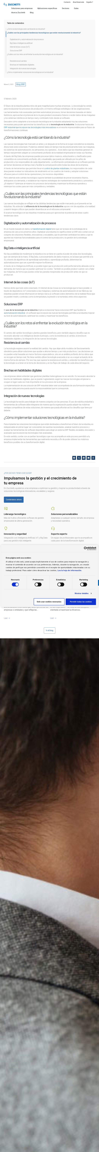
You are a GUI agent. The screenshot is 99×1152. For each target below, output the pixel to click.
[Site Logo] (12, 4)
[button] (74, 458)
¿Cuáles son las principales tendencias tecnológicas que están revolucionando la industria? (44, 33)
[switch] (38, 584)
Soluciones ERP (16, 51)
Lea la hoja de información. (70, 570)
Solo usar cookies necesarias (49, 602)
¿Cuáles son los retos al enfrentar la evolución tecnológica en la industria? (35, 54)
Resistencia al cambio (18, 61)
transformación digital (41, 229)
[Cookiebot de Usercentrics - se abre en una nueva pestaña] (85, 548)
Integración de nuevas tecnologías (23, 68)
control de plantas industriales (56, 168)
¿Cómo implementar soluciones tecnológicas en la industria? (30, 72)
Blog (31, 12)
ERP (23, 84)
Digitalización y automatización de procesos (27, 39)
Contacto (67, 2)
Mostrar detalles (82, 593)
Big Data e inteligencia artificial (21, 43)
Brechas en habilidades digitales (22, 65)
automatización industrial (14, 313)
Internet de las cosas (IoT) (20, 47)
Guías (76, 8)
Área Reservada (78, 2)
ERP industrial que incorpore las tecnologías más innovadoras (30, 127)
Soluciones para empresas (22, 8)
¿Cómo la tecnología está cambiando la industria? (26, 29)
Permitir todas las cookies (81, 602)
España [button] (89, 2)
